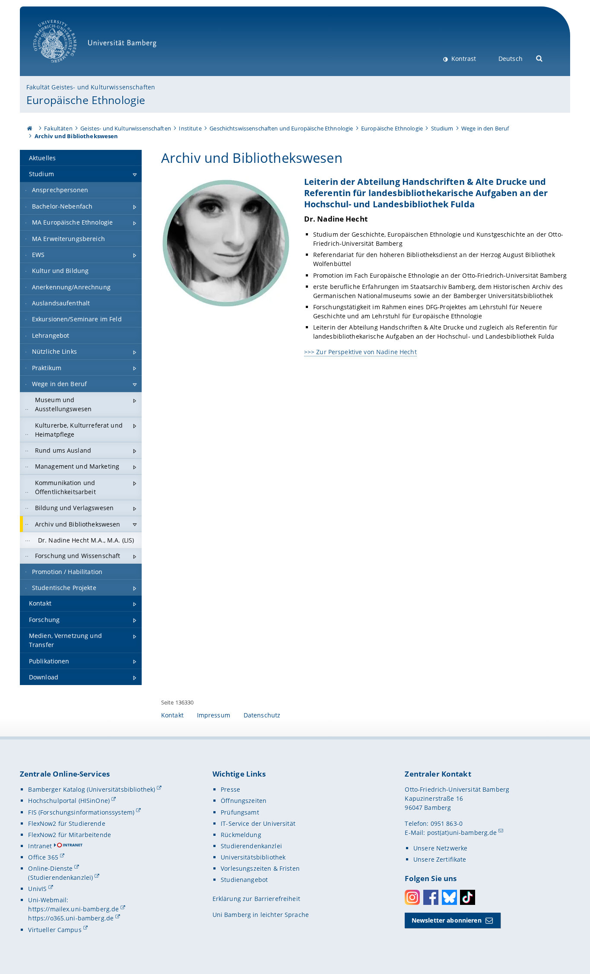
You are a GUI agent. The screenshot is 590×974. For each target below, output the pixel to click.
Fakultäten (58, 128)
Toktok (467, 897)
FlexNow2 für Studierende (66, 823)
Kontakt (172, 715)
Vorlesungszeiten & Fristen (260, 868)
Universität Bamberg (63, 67)
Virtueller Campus (54, 930)
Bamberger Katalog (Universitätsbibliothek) (91, 789)
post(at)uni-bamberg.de (462, 832)
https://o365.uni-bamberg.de (71, 918)
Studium (442, 128)
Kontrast (463, 58)
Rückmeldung (241, 835)
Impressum (213, 715)
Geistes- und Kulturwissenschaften (125, 128)
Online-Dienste (50, 868)
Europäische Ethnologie (85, 99)
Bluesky (449, 897)
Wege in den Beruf (485, 128)
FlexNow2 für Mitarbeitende (69, 835)
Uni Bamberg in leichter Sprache (261, 915)
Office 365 (43, 857)
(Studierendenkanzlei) (60, 877)
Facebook (430, 897)
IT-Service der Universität (258, 823)
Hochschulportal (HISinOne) (69, 800)
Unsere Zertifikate (439, 859)
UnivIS (37, 889)
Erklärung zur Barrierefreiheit (256, 899)
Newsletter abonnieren (447, 920)
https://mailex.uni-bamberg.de (73, 909)
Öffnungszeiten (243, 800)
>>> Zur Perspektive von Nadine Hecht (360, 352)
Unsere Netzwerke (440, 848)
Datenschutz (262, 715)
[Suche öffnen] (539, 58)
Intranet (40, 846)
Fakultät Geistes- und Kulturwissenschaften (90, 87)
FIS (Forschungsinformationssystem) (81, 812)
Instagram (412, 897)
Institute (190, 128)
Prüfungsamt (240, 812)
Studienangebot (244, 880)
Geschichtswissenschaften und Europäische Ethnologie (281, 128)
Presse (230, 789)
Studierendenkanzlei (251, 846)
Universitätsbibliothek (253, 857)
